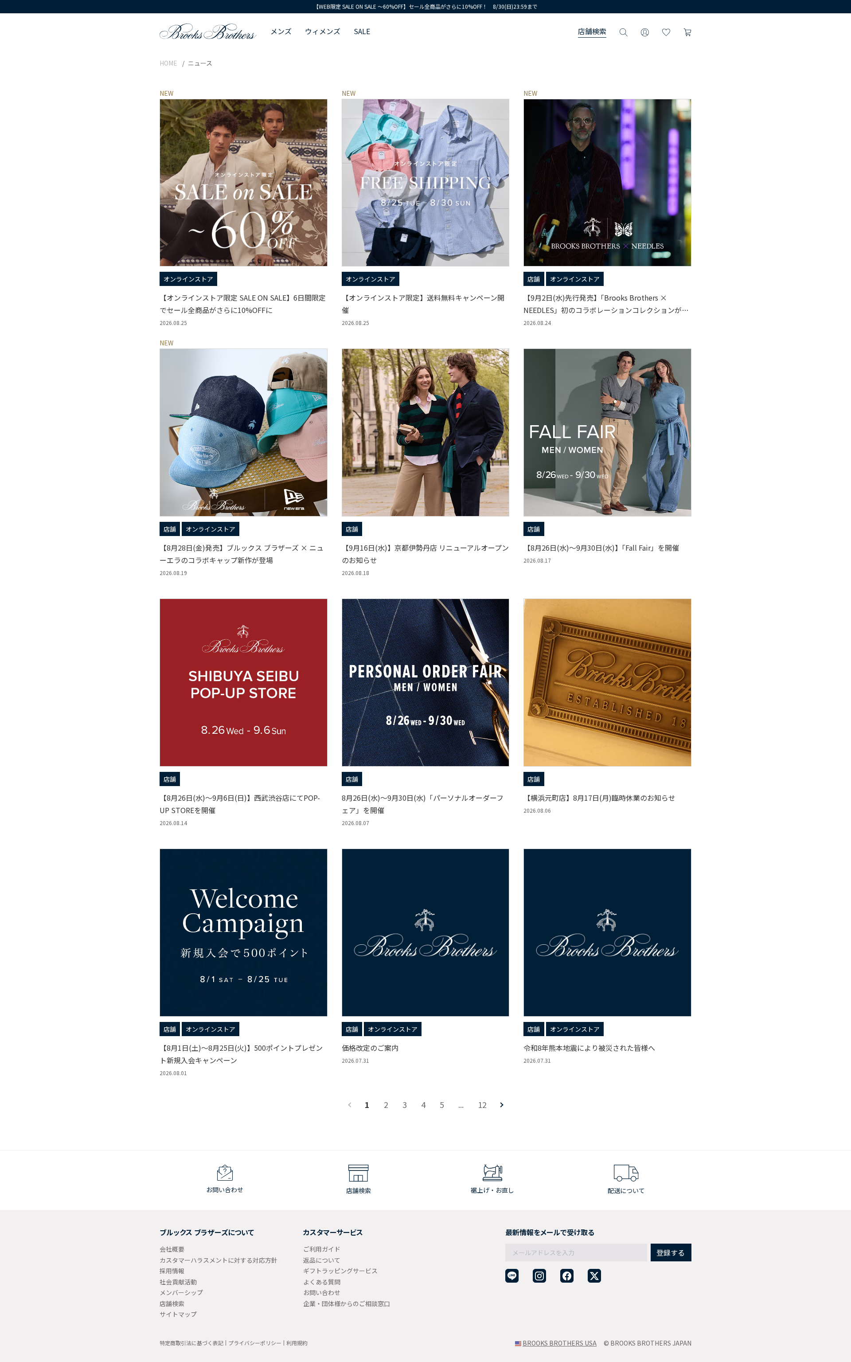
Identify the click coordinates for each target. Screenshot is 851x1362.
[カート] (687, 31)
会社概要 (172, 1249)
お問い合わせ (321, 1292)
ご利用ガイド (321, 1249)
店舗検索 (592, 31)
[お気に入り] (666, 31)
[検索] (624, 31)
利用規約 (297, 1342)
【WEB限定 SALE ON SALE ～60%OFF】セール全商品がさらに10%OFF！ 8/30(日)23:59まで (425, 6)
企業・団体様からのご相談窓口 (346, 1303)
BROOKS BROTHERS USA (560, 1343)
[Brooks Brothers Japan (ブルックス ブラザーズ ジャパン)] (208, 31)
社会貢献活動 (178, 1281)
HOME (168, 63)
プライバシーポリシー (254, 1342)
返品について (321, 1260)
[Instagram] (539, 1276)
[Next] (501, 1105)
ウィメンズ (322, 31)
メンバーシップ (181, 1292)
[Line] (512, 1276)
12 (482, 1104)
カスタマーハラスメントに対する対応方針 (218, 1260)
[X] (594, 1276)
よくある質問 (321, 1281)
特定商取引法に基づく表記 (191, 1342)
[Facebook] (567, 1276)
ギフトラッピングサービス (340, 1270)
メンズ (281, 31)
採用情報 (172, 1270)
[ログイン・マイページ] (645, 31)
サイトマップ (178, 1314)
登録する (670, 1252)
